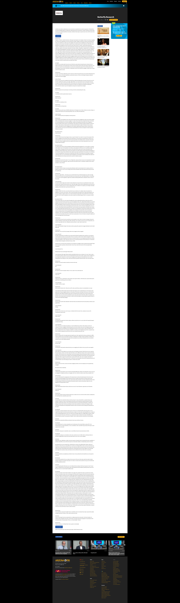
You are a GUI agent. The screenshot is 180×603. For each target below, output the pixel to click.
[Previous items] (55, 545)
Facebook (81, 569)
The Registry (103, 590)
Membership (114, 578)
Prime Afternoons (92, 572)
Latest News (103, 561)
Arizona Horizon (104, 562)
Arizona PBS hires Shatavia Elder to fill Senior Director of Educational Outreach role (103, 47)
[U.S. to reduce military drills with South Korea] (81, 540)
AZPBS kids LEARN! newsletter (105, 576)
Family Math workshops (105, 582)
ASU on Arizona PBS (92, 573)
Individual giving (115, 579)
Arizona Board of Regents (64, 579)
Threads (81, 574)
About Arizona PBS (115, 562)
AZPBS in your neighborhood (105, 589)
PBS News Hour (104, 568)
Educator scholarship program (106, 594)
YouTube (82, 572)
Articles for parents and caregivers (106, 581)
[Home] (57, 2)
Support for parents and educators (106, 595)
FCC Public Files (82, 561)
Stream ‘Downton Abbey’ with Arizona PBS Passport (102, 57)
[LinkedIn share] (106, 19)
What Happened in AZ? (93, 566)
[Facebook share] (104, 19)
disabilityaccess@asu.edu (68, 567)
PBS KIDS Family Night (104, 575)
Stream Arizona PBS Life (93, 574)
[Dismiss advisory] (123, 6)
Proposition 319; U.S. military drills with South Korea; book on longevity (62, 553)
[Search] (126, 3)
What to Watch (92, 561)
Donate (82, 559)
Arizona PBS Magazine (116, 563)
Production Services (115, 568)
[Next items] (124, 545)
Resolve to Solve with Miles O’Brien (94, 562)
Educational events (104, 588)
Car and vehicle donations (116, 584)
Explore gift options (115, 574)
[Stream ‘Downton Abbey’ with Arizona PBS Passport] (103, 49)
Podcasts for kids (104, 580)
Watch (91, 559)
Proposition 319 (93, 552)
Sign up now (119, 35)
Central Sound (92, 581)
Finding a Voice (92, 587)
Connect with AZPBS (115, 561)
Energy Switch (92, 568)
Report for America (104, 596)
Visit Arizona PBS (115, 572)
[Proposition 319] (99, 540)
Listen (91, 578)
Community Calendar (116, 566)
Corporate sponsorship (116, 580)
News (102, 559)
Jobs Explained (92, 569)
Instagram (82, 570)
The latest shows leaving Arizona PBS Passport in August (103, 67)
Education (103, 585)
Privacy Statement (82, 567)
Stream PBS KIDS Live (104, 574)
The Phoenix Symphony (93, 582)
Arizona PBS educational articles (106, 591)
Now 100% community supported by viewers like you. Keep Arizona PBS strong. (75, 5)
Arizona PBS (64, 575)
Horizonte (103, 563)
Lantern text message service (105, 577)
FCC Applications (82, 563)
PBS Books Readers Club (116, 569)
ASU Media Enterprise (58, 575)
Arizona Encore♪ (92, 583)
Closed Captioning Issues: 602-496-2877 (84, 565)
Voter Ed (103, 567)
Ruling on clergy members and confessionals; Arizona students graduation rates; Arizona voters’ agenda (116, 553)
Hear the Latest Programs (93, 580)
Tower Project (115, 583)
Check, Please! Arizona (93, 563)
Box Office (114, 567)
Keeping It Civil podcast (93, 586)
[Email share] (108, 19)
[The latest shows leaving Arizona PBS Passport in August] (103, 59)
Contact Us (114, 573)
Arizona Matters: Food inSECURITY (94, 567)
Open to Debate (104, 566)
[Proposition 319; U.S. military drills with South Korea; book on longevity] (63, 540)
